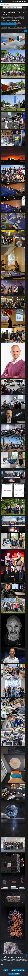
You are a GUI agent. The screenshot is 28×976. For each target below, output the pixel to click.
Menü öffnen (5, 4)
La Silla (11, 22)
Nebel (15, 22)
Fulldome (3, 20)
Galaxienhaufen (15, 20)
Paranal (19, 22)
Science (14, 1)
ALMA (15, 16)
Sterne (9, 27)
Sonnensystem (19, 25)
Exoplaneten (21, 18)
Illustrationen (4, 22)
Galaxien (9, 20)
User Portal (19, 1)
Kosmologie (3, 18)
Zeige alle (3, 16)
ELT (8, 18)
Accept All (6, 970)
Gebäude (19, 24)
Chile (22, 16)
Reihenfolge (21, 30)
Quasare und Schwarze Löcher (8, 25)
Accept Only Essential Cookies (18, 970)
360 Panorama (10, 16)
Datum (25, 30)
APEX (19, 16)
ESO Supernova (13, 18)
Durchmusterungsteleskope (19, 27)
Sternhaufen (4, 27)
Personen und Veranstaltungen (8, 24)
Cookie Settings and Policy (14, 973)
